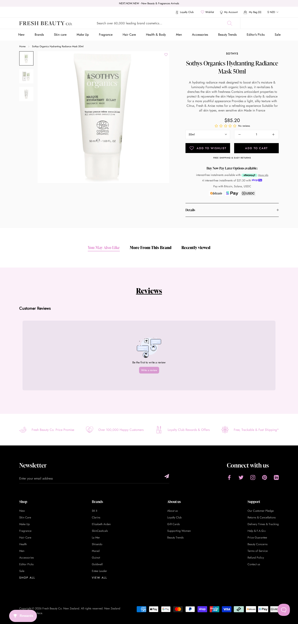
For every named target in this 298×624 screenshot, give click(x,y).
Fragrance (106, 34)
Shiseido (97, 544)
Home (22, 46)
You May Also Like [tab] (104, 247)
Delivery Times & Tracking (263, 524)
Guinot (96, 557)
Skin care (60, 34)
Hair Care (129, 34)
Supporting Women (179, 531)
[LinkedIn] (276, 477)
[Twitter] (241, 477)
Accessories (200, 34)
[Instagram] (252, 477)
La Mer (96, 537)
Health (23, 544)
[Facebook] (229, 477)
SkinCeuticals (100, 531)
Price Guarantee (257, 537)
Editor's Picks (256, 34)
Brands (39, 34)
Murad (96, 551)
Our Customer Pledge (261, 511)
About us (172, 511)
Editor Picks (26, 564)
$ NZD (271, 12)
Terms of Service (258, 551)
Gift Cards (173, 524)
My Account (231, 12)
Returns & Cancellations (262, 517)
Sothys (232, 53)
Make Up (83, 34)
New (21, 34)
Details (190, 210)
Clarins (96, 517)
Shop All (27, 578)
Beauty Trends (227, 34)
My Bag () (254, 12)
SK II (94, 511)
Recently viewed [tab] (195, 247)
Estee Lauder (99, 571)
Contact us (254, 564)
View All (99, 578)
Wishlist (209, 12)
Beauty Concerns (258, 544)
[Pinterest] (264, 477)
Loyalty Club (186, 12)
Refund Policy (256, 557)
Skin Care (25, 517)
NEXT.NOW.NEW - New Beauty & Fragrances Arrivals (149, 3)
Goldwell (97, 564)
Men (179, 34)
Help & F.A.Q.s (257, 531)
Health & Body (156, 34)
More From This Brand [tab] (151, 247)
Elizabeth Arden (101, 524)
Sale (278, 34)
